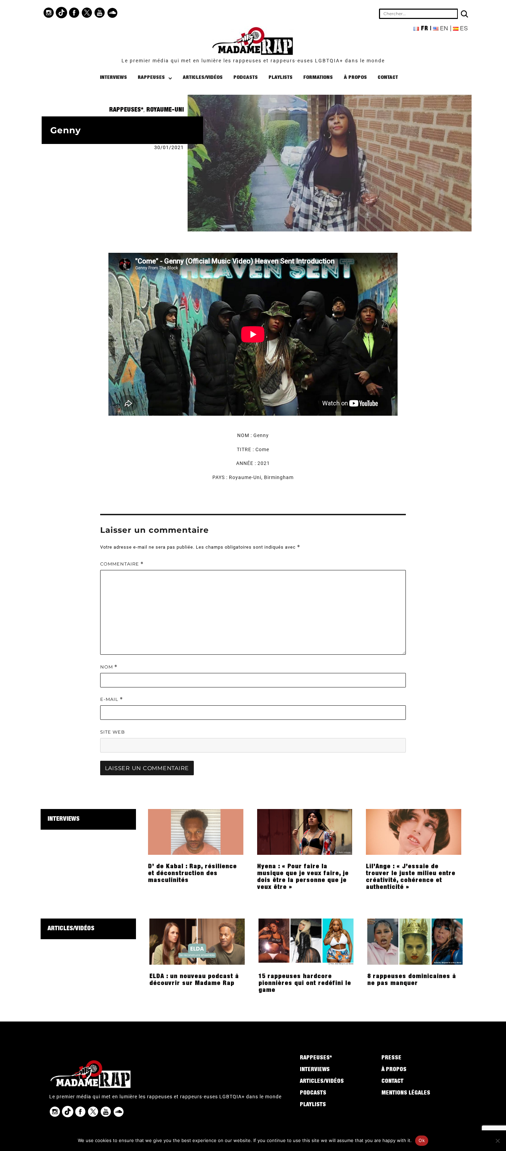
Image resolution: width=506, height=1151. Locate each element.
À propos (355, 77)
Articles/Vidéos (203, 77)
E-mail (111, 699)
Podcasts (245, 77)
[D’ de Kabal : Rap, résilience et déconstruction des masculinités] (195, 831)
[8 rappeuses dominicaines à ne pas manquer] (415, 941)
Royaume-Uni (165, 110)
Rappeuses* (126, 110)
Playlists (280, 77)
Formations (318, 77)
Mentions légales (405, 1093)
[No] (497, 1140)
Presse (391, 1058)
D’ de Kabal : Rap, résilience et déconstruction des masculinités (192, 874)
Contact (388, 77)
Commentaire (122, 564)
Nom (108, 667)
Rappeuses (151, 77)
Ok (422, 1140)
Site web (112, 732)
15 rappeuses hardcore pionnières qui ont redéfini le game (305, 984)
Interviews (113, 77)
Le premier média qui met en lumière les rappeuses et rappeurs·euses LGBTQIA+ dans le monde (253, 60)
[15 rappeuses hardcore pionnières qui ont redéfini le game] (306, 941)
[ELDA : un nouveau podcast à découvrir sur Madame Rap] (197, 941)
